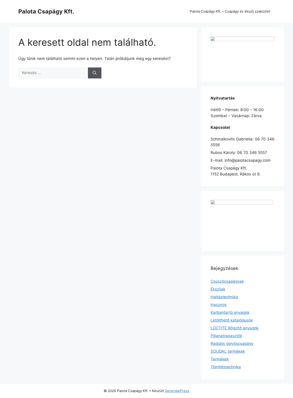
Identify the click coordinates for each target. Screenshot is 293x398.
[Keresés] (94, 72)
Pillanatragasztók (226, 335)
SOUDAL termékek (228, 351)
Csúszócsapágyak (227, 281)
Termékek (220, 359)
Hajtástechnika (224, 297)
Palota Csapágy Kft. (46, 11)
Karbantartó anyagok (230, 312)
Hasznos (219, 304)
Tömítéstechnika (226, 367)
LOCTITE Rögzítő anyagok (234, 328)
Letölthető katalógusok (232, 320)
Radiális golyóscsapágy (232, 343)
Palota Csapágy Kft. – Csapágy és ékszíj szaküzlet (230, 11)
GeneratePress (177, 391)
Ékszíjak (218, 289)
